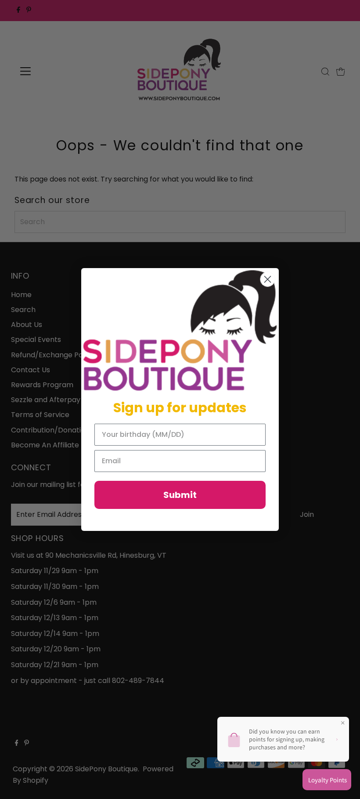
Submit (180, 495)
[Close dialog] (267, 279)
